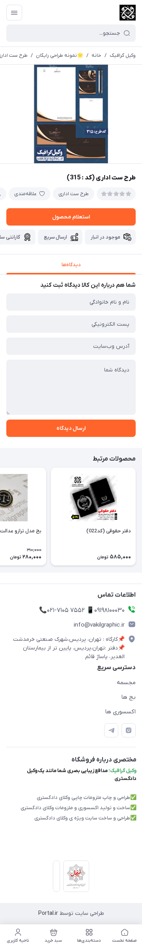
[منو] (14, 13)
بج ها (128, 697)
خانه (96, 55)
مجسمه (126, 683)
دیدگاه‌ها (71, 264)
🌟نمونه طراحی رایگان (59, 55)
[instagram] (128, 730)
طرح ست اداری (73, 193)
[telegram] (111, 730)
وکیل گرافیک (123, 55)
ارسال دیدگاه (71, 428)
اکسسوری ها (120, 712)
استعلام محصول (71, 217)
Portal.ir (48, 913)
